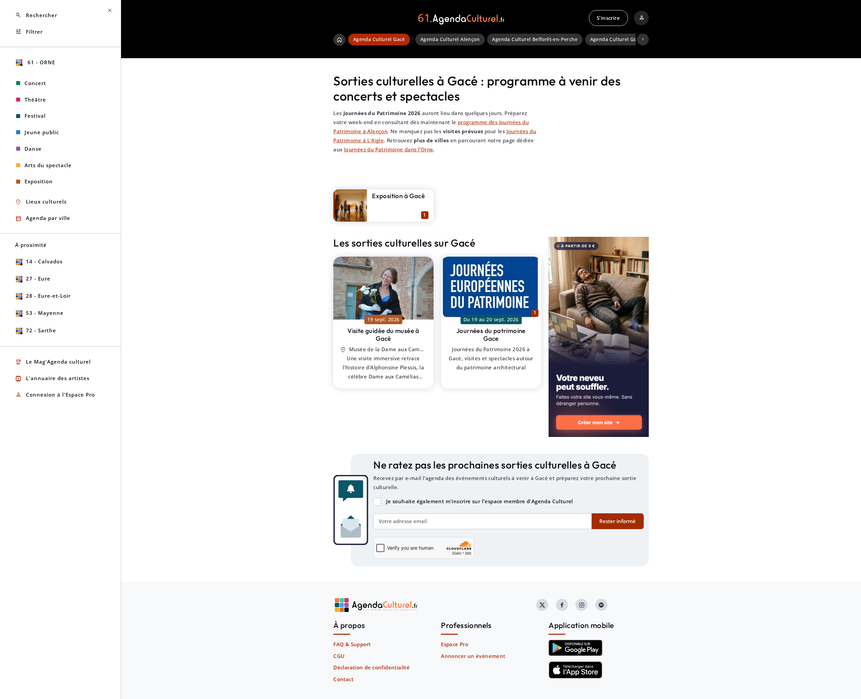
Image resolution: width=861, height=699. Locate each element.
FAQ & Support (352, 644)
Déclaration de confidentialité (371, 667)
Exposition (39, 181)
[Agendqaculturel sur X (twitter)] (542, 605)
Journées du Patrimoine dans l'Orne (389, 149)
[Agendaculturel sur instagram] (581, 605)
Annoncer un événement (473, 656)
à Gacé (383, 334)
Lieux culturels (41, 202)
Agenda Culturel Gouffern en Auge (631, 39)
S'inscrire (608, 17)
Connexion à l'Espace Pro (55, 395)
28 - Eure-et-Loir (48, 295)
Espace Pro (454, 644)
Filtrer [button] (29, 32)
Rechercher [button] (36, 15)
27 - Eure (38, 278)
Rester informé (617, 521)
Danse (33, 148)
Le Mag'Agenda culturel (53, 362)
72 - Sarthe (41, 330)
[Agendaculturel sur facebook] (562, 605)
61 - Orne (40, 62)
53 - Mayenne (45, 312)
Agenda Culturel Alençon (450, 39)
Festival (35, 115)
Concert (35, 83)
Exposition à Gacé (398, 196)
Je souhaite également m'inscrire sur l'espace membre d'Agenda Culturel (479, 501)
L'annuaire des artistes (52, 378)
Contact (343, 679)
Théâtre (35, 99)
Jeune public (42, 132)
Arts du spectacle (48, 165)
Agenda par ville (42, 218)
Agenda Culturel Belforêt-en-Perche (534, 39)
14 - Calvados (44, 261)
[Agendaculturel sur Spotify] (601, 605)
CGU (338, 656)
